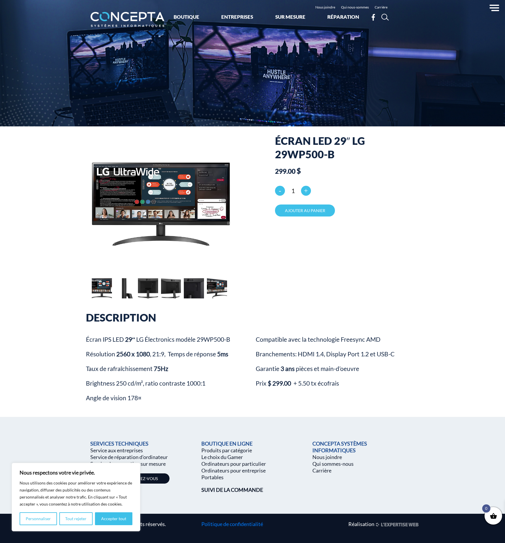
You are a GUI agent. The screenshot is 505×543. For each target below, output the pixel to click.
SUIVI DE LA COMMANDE (232, 490)
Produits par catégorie (226, 450)
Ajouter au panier (305, 210)
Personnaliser (38, 518)
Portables (212, 477)
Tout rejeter (76, 518)
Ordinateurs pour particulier (233, 463)
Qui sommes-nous (333, 463)
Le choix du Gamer (222, 457)
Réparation (343, 17)
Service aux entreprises (116, 450)
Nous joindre (325, 7)
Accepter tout (113, 518)
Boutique (186, 17)
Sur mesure (290, 17)
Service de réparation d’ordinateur (129, 457)
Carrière (381, 7)
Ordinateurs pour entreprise (233, 470)
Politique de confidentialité (232, 524)
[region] (76, 497)
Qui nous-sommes (355, 7)
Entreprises (237, 17)
